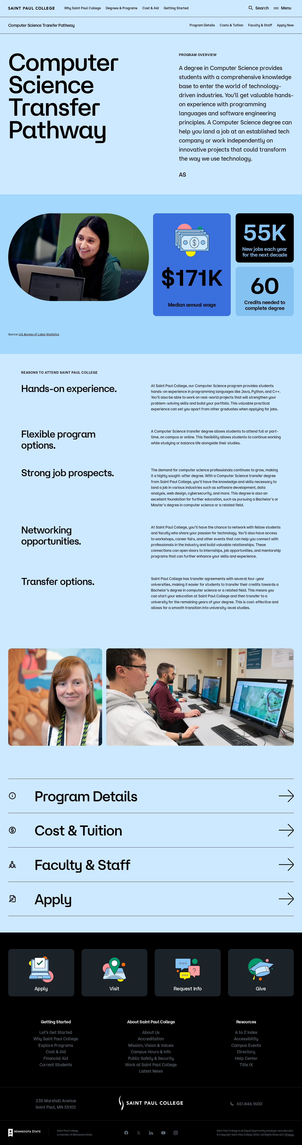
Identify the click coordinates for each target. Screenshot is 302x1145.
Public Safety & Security (151, 1058)
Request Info (188, 988)
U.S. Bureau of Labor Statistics (39, 334)
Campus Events (246, 1045)
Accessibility (246, 1038)
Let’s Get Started (55, 1032)
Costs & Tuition (231, 25)
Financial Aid (56, 1058)
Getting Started (176, 8)
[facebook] (126, 1133)
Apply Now (285, 25)
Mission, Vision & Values (151, 1045)
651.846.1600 (249, 1103)
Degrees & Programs (121, 8)
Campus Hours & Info (151, 1051)
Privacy (289, 1134)
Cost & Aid (150, 8)
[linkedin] (151, 1133)
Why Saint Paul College (82, 8)
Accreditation (151, 1038)
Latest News (151, 1071)
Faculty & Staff (260, 25)
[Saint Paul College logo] (31, 8)
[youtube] (163, 1132)
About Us (151, 1032)
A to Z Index (246, 1032)
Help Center (246, 1058)
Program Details (202, 25)
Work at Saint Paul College (151, 1064)
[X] (139, 1133)
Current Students (55, 1064)
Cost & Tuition (78, 830)
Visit (114, 988)
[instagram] (176, 1133)
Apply (53, 899)
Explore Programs (55, 1045)
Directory (246, 1051)
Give (261, 988)
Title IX (246, 1064)
